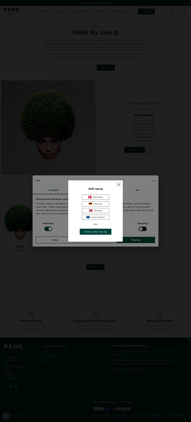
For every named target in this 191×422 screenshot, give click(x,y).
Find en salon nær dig (95, 231)
